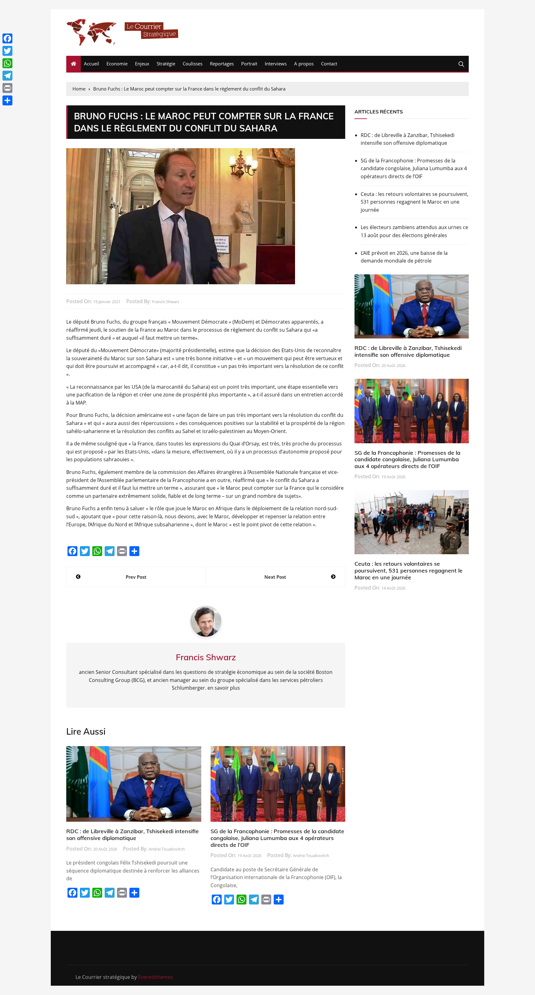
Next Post (275, 577)
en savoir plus (223, 687)
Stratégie (166, 63)
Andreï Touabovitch (167, 849)
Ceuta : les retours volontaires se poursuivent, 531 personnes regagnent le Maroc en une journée (414, 202)
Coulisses (192, 63)
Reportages (222, 63)
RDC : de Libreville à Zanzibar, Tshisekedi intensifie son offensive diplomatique (132, 835)
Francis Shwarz (165, 301)
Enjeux (142, 63)
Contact (329, 63)
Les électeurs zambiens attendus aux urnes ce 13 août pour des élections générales (414, 231)
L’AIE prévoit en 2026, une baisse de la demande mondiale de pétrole (404, 257)
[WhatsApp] (7, 63)
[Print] (7, 88)
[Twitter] (7, 51)
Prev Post (136, 577)
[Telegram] (7, 75)
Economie (117, 63)
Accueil (91, 63)
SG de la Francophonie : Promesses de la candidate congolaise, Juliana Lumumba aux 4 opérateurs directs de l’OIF (277, 838)
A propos (304, 63)
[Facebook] (7, 38)
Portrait (249, 63)
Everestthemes (155, 977)
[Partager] (7, 100)
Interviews (276, 63)
